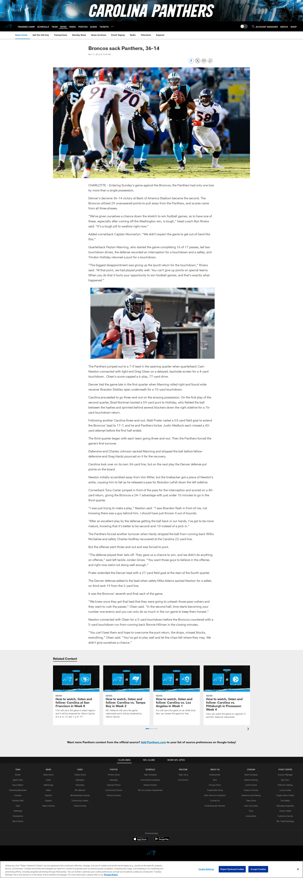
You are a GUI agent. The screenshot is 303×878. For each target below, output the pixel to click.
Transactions (17, 816)
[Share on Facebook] (191, 62)
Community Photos (113, 790)
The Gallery (285, 800)
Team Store (183, 775)
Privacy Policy (215, 785)
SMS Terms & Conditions (215, 795)
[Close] (297, 869)
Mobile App (48, 785)
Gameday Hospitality (285, 806)
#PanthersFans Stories (79, 795)
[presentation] (248, 729)
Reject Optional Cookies (232, 869)
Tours (251, 811)
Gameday (114, 780)
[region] (151, 869)
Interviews (80, 785)
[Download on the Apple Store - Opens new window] (140, 839)
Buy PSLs (285, 780)
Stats (18, 806)
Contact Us (215, 800)
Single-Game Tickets (285, 795)
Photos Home (114, 775)
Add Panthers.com (153, 742)
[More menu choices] (112, 26)
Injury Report (17, 785)
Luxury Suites (285, 790)
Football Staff (18, 800)
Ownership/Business (18, 790)
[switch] (244, 26)
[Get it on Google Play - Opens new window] (161, 840)
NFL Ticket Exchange (285, 821)
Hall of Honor (17, 821)
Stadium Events (150, 785)
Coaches (17, 795)
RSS (215, 780)
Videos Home (80, 775)
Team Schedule (150, 775)
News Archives (48, 806)
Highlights (80, 780)
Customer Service (285, 816)
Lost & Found (251, 785)
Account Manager (285, 775)
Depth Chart (18, 780)
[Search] (253, 26)
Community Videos (80, 800)
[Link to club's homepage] (9, 26)
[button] (147, 729)
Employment (214, 775)
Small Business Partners (215, 806)
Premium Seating (285, 785)
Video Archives (80, 806)
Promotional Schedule (150, 780)
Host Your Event (251, 806)
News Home (48, 775)
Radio (48, 790)
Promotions (183, 780)
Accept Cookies (258, 869)
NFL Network (80, 790)
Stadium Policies (251, 790)
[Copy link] (210, 61)
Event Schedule (251, 775)
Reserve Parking (251, 780)
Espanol (48, 800)
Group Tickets (285, 811)
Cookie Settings (206, 869)
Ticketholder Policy (215, 790)
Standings (17, 811)
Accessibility (251, 816)
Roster (18, 775)
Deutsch (48, 795)
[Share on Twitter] (197, 62)
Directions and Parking (251, 795)
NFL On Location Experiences (150, 790)
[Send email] (203, 62)
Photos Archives (114, 795)
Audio (48, 780)
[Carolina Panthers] (151, 853)
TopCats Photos (114, 785)
